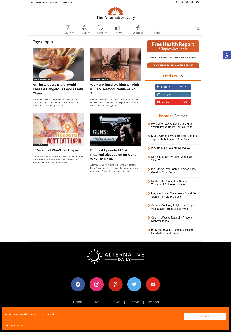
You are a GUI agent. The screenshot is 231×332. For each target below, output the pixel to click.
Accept (205, 316)
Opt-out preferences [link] (14, 326)
